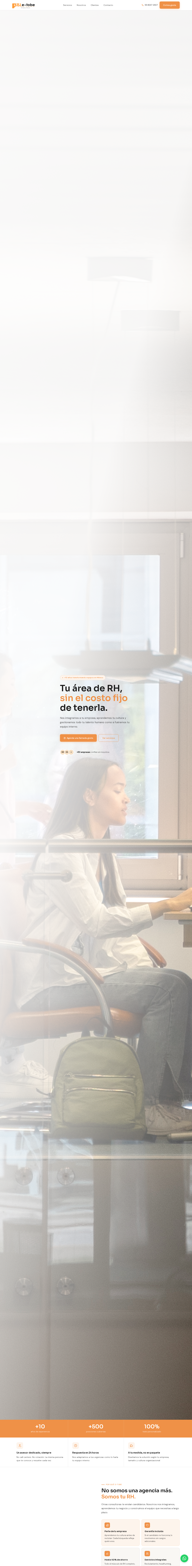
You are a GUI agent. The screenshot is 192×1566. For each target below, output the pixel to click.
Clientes (95, 5)
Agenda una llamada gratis (80, 738)
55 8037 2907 (151, 5)
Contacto (108, 5)
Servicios (67, 5)
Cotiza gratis (169, 5)
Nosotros (81, 5)
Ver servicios (108, 738)
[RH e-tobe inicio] (23, 5)
